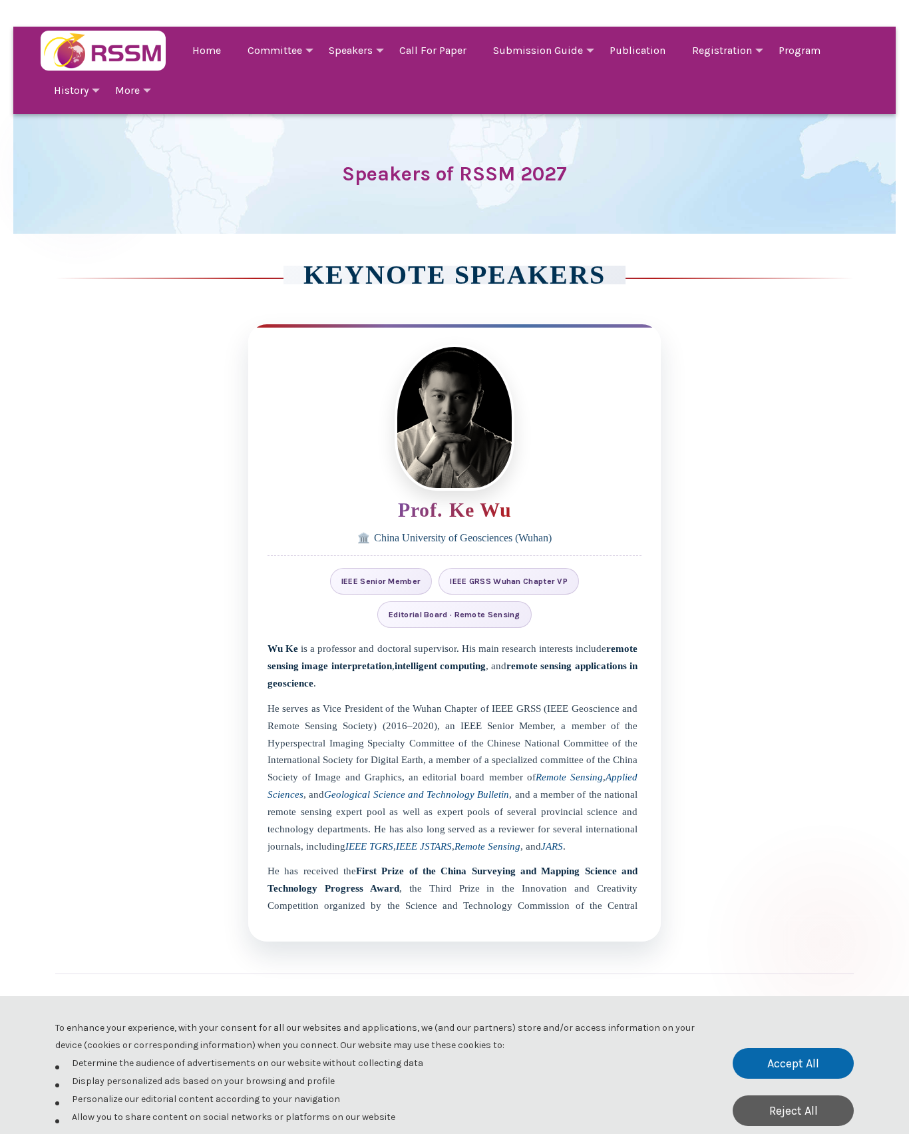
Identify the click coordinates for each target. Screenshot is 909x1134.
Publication (637, 50)
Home (206, 50)
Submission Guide (538, 50)
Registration (722, 50)
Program (799, 50)
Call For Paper (432, 50)
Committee (275, 50)
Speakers (351, 50)
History (71, 90)
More (127, 90)
